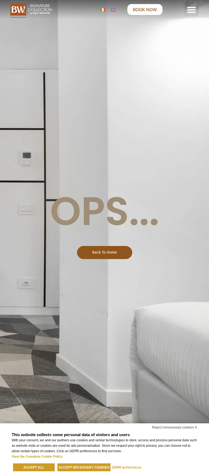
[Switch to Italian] (103, 9)
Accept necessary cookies (84, 467)
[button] (191, 9)
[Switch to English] (113, 9)
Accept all (33, 467)
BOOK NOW (145, 9)
